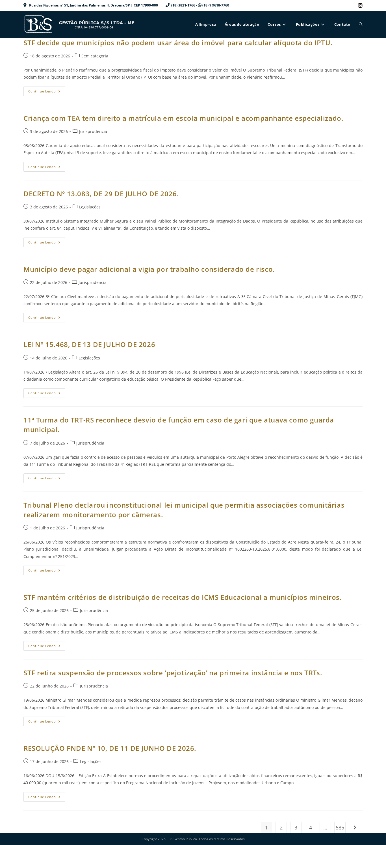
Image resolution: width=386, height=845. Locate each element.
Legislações (90, 207)
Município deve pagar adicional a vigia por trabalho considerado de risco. (149, 269)
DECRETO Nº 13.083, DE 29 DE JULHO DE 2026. (101, 193)
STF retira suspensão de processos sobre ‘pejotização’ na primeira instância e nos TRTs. (172, 672)
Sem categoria (94, 56)
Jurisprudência (93, 131)
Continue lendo (46, 92)
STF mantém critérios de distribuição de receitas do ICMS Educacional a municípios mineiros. (182, 597)
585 (340, 827)
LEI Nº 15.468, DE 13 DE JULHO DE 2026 (89, 344)
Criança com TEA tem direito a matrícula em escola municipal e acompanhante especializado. (183, 118)
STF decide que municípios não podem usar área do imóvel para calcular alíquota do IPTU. (178, 42)
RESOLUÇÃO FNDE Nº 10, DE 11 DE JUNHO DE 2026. (109, 748)
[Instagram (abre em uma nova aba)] (359, 5)
